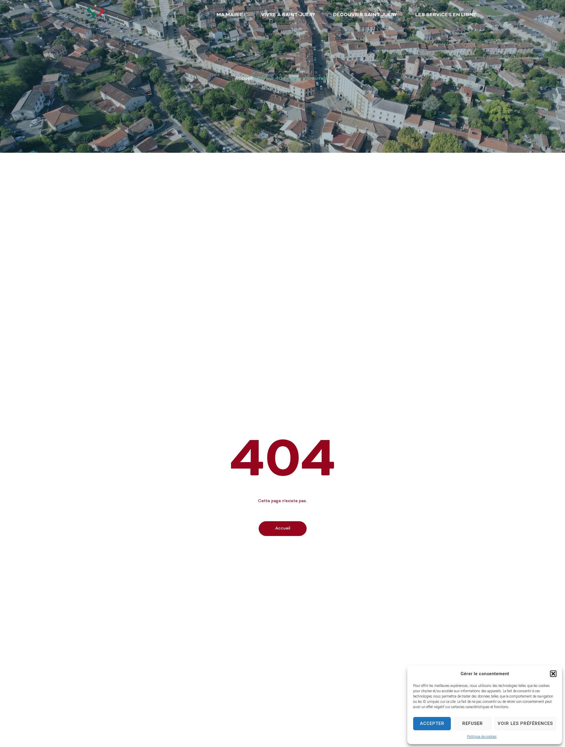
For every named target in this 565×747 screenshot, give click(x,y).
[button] (553, 674)
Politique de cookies (482, 737)
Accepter (432, 723)
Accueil (243, 78)
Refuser (472, 723)
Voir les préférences (525, 723)
